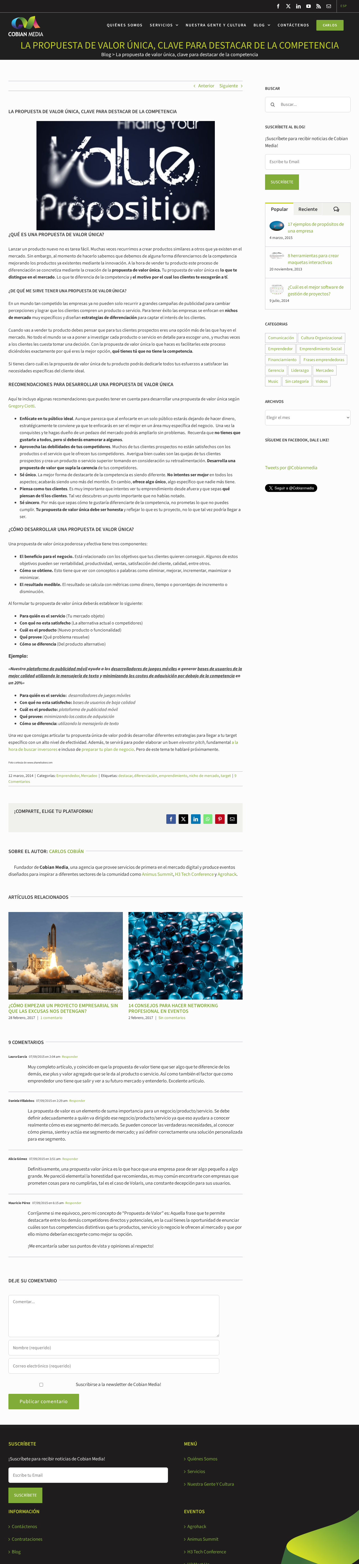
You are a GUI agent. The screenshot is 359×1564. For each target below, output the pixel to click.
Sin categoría (297, 381)
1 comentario (51, 1018)
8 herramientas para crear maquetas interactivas (313, 259)
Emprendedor (67, 776)
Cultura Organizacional (321, 338)
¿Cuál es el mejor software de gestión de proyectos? (316, 290)
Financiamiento (282, 360)
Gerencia (276, 370)
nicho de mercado (204, 776)
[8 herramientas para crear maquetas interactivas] (277, 255)
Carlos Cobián (66, 851)
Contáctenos (24, 1526)
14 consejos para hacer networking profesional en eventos (173, 1008)
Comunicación (281, 338)
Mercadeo (89, 776)
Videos (322, 381)
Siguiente (228, 86)
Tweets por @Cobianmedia (291, 467)
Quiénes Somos (202, 1459)
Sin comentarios (171, 1018)
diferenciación (145, 776)
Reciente (307, 209)
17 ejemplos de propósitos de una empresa (316, 227)
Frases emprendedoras (323, 360)
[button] (12, 966)
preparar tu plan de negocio (108, 749)
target (226, 776)
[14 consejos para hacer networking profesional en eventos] (185, 915)
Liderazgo (300, 370)
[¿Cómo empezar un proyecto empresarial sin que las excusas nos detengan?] (65, 915)
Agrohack (227, 874)
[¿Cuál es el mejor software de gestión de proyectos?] (277, 287)
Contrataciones (27, 1539)
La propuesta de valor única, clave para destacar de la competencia (187, 54)
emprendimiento (173, 776)
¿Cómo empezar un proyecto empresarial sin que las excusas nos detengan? (63, 1008)
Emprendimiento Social (321, 349)
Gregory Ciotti (21, 406)
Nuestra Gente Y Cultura (210, 1484)
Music (273, 381)
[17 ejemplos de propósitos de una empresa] (277, 224)
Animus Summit (157, 874)
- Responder (69, 1056)
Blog (106, 54)
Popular (279, 209)
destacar (125, 776)
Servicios (196, 1471)
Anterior (206, 86)
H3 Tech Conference (194, 874)
